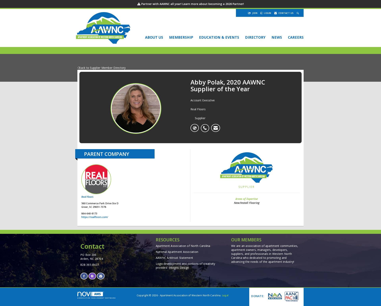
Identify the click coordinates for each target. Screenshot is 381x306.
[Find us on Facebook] (84, 276)
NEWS (276, 37)
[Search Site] (298, 13)
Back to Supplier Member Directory (102, 68)
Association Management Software (96, 298)
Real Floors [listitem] (87, 197)
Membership (181, 37)
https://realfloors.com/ (94, 217)
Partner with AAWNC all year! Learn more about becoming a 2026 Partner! (192, 4)
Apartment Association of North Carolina (183, 246)
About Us (154, 37)
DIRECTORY (255, 37)
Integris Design (179, 268)
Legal (225, 295)
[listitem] (206, 126)
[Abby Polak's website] (194, 128)
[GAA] (291, 296)
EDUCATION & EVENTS (219, 37)
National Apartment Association (177, 252)
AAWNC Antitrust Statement (174, 258)
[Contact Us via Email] (101, 276)
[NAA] (275, 296)
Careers (296, 37)
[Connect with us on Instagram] (92, 276)
